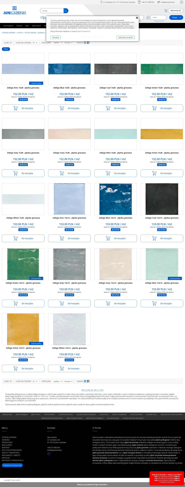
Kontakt (6, 447)
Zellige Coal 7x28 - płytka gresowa (116, 87)
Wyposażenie (36, 26)
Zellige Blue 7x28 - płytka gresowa (69, 87)
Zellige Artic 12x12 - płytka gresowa (69, 218)
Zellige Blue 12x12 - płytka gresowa (115, 218)
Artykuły (6, 458)
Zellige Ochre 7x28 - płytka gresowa (162, 152)
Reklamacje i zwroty (11, 455)
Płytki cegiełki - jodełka (34, 33)
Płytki (27, 26)
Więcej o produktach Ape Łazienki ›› (92, 484)
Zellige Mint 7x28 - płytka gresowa (115, 152)
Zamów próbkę (36, 83)
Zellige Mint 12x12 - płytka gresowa (162, 283)
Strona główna (8, 26)
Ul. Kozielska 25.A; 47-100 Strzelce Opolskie (119, 2)
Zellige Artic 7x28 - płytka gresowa (23, 87)
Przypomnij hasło (159, 21)
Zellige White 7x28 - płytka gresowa (23, 218)
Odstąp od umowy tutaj (12, 465)
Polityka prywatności (12, 450)
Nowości (19, 26)
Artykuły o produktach (12, 460)
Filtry (6, 49)
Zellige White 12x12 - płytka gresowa (69, 348)
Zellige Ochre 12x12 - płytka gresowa (23, 348)
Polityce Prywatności (83, 31)
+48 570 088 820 (148, 2)
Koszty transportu (11, 453)
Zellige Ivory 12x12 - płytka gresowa (115, 283)
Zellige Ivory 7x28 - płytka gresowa (69, 152)
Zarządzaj (55, 37)
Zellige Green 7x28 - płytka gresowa (162, 87)
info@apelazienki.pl (168, 2)
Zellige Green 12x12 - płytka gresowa (23, 283)
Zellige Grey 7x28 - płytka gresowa (23, 152)
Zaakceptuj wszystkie (125, 37)
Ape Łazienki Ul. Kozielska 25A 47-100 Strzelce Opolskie (56, 440)
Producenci (7, 442)
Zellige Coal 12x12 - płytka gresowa (161, 218)
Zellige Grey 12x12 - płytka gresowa (69, 283)
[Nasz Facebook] (181, 2)
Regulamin (7, 445)
